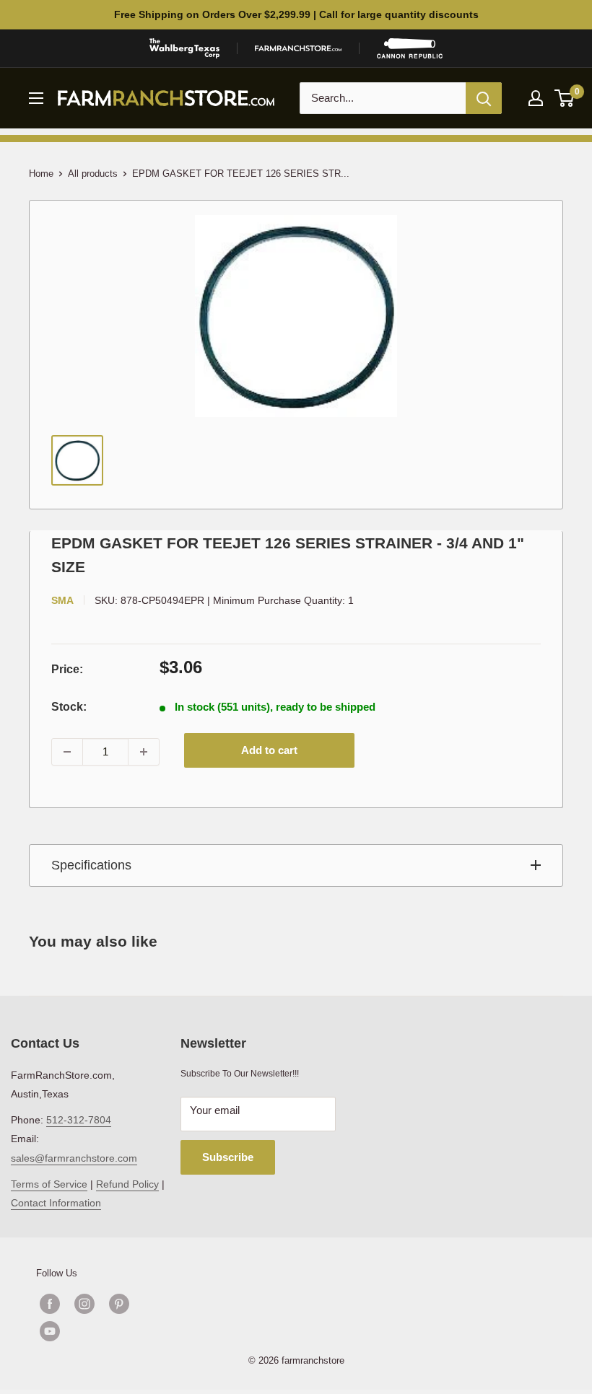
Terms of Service (49, 1184)
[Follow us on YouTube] (102, 1331)
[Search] (484, 98)
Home (41, 173)
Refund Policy (127, 1184)
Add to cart (269, 750)
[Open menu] (36, 98)
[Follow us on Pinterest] (119, 1304)
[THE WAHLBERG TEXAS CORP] (184, 48)
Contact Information (56, 1203)
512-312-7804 (78, 1120)
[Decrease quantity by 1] (67, 752)
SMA (62, 600)
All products (93, 173)
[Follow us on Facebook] (50, 1304)
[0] (565, 98)
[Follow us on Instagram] (84, 1304)
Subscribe (227, 1157)
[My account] (535, 98)
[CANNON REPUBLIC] (409, 48)
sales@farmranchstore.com (74, 1158)
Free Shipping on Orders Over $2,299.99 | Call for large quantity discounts (296, 14)
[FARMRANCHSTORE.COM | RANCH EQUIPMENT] (298, 48)
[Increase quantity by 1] (144, 752)
